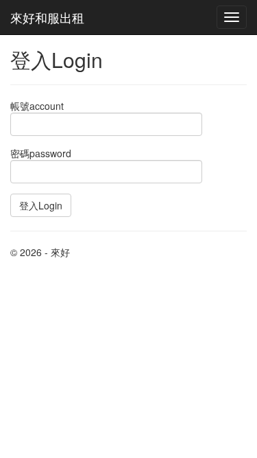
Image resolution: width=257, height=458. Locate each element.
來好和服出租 (47, 17)
